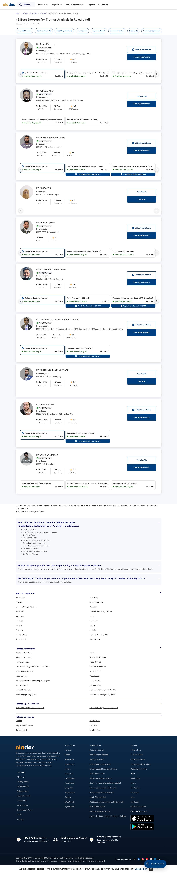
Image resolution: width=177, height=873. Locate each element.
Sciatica (19, 602)
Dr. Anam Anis (43, 187)
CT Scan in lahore (137, 759)
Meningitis (20, 616)
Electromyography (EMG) (26, 694)
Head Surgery (21, 676)
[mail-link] (151, 859)
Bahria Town (95, 721)
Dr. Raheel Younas (45, 44)
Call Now (141, 199)
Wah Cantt (69, 802)
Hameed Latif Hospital (99, 755)
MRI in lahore (135, 750)
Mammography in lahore (140, 764)
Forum (133, 783)
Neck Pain (20, 611)
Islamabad (69, 759)
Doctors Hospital (97, 750)
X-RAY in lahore (136, 755)
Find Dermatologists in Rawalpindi (30, 707)
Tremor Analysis (22, 662)
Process (20, 819)
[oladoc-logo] (9, 4)
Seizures (19, 630)
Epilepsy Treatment (24, 652)
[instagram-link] (143, 859)
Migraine (93, 630)
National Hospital (97, 759)
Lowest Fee (82, 31)
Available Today (117, 31)
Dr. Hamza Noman (45, 222)
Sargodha (69, 788)
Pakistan (25, 13)
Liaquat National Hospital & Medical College (108, 816)
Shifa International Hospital (101, 778)
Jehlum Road (21, 730)
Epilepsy (19, 621)
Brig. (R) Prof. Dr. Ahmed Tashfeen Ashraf (57, 319)
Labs (132, 797)
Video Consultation (151, 31)
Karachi (68, 750)
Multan (68, 769)
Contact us (21, 800)
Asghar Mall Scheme (24, 725)
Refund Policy (23, 791)
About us (21, 777)
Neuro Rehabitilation (98, 657)
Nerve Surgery (95, 671)
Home (17, 13)
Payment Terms (23, 796)
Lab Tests (134, 802)
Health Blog (135, 778)
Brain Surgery (95, 676)
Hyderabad (69, 807)
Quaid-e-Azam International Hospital (105, 783)
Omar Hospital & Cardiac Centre (103, 769)
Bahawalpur (70, 792)
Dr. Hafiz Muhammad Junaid (50, 137)
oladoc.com (54, 861)
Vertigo (19, 625)
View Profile (142, 96)
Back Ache (20, 597)
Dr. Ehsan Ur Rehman (47, 454)
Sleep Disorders (96, 602)
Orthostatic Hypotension (26, 607)
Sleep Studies (95, 662)
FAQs (19, 815)
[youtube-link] (147, 859)
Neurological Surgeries (25, 671)
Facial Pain (94, 621)
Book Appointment (141, 57)
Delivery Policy (23, 786)
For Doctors (135, 788)
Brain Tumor (21, 639)
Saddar (19, 721)
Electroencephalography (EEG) (102, 694)
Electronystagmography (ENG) (102, 690)
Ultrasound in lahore (138, 769)
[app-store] (142, 819)
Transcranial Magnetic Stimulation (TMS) (32, 666)
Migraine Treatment (24, 657)
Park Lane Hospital (97, 807)
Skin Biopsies (95, 680)
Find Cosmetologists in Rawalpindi (104, 707)
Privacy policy (23, 782)
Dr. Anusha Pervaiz (45, 404)
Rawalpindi (33, 13)
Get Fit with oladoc (138, 807)
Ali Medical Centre (97, 773)
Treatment (43, 13)
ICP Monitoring (96, 685)
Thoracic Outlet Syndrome (101, 611)
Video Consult (143, 49)
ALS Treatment (22, 685)
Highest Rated (99, 31)
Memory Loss (21, 635)
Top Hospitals (95, 745)
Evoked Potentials (23, 690)
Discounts (133, 31)
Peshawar (69, 773)
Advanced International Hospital (103, 788)
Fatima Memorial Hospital (100, 764)
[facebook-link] (139, 859)
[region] (89, 30)
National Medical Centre (100, 811)
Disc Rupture (95, 639)
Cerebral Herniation (98, 666)
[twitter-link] (134, 859)
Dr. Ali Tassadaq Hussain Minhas (52, 369)
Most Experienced (64, 31)
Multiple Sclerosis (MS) (99, 635)
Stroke (92, 625)
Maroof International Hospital (102, 792)
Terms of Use (22, 805)
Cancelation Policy (25, 810)
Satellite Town (95, 730)
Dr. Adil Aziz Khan (45, 90)
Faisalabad (69, 783)
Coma (92, 616)
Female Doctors (24, 31)
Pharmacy (134, 792)
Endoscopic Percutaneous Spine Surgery (33, 680)
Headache (94, 607)
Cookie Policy (141, 868)
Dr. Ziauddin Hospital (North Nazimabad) (106, 802)
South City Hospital (98, 797)
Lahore (68, 755)
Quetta (68, 797)
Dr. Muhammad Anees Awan (50, 269)
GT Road (93, 725)
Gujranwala (69, 778)
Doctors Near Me (44, 31)
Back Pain (94, 597)
